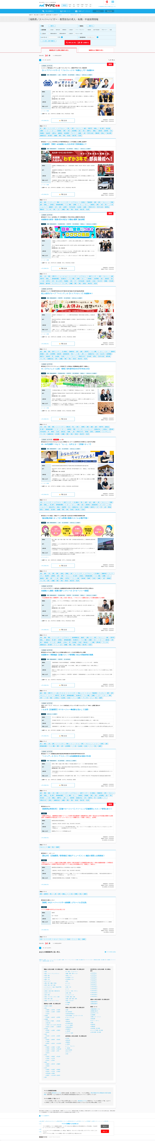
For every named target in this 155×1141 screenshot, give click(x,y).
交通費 (41, 130)
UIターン (83, 278)
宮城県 (58, 1009)
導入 (69, 128)
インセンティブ (43, 207)
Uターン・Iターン (95, 1020)
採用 (73, 128)
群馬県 (58, 1017)
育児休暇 (111, 281)
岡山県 (58, 1056)
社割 (60, 207)
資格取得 (92, 204)
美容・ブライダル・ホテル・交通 (52, 996)
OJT (75, 281)
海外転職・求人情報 (95, 1028)
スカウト (98, 11)
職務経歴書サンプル (95, 1009)
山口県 (53, 1058)
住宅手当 (48, 281)
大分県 (53, 1071)
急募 (85, 128)
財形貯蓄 (106, 130)
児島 (45, 426)
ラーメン (56, 644)
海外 (90, 6)
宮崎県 (58, 1071)
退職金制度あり (69, 1027)
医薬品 (67, 573)
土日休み (65, 642)
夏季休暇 (111, 429)
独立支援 (108, 128)
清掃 (95, 202)
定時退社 (52, 204)
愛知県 (58, 1039)
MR (40, 128)
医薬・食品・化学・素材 (50, 985)
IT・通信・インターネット (72, 971)
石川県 (53, 1036)
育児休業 (42, 797)
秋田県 (47, 1011)
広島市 (53, 1060)
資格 (92, 1022)
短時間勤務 (108, 354)
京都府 (53, 1047)
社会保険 (79, 207)
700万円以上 (94, 981)
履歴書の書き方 (94, 1011)
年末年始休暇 (72, 207)
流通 (45, 128)
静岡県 (53, 1039)
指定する (52, 25)
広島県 (47, 1058)
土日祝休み (104, 429)
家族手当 (42, 356)
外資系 (101, 743)
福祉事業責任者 (75, 637)
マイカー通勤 (68, 204)
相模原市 (59, 1026)
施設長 (82, 637)
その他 (67, 1004)
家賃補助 (59, 130)
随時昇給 (107, 207)
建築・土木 (47, 979)
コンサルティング (70, 994)
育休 (84, 130)
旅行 (72, 573)
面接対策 (93, 1024)
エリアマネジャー (61, 128)
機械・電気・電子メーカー (72, 973)
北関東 (78, 4)
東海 (70, 6)
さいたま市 (53, 1024)
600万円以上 (94, 979)
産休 (80, 130)
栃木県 (53, 1017)
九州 (86, 6)
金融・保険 (68, 992)
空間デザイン (55, 276)
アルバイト (73, 133)
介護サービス (89, 637)
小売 (45, 276)
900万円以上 (94, 984)
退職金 (94, 130)
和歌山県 (59, 1049)
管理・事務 (47, 994)
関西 (74, 6)
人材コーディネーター (61, 693)
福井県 (58, 1036)
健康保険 (60, 133)
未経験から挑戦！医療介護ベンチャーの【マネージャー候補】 (65, 591)
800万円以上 (94, 982)
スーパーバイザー (51, 128)
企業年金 (54, 133)
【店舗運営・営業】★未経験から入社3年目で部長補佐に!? (63, 144)
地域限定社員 (43, 135)
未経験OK (68, 1029)
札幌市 (50, 1006)
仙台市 (47, 1013)
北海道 (69, 4)
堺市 (58, 1051)
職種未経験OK (94, 1001)
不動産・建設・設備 (70, 996)
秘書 (92, 426)
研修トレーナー (81, 693)
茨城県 (47, 1017)
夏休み (102, 133)
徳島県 (47, 1064)
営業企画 (68, 426)
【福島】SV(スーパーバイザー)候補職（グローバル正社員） (64, 902)
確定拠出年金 (91, 354)
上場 (84, 133)
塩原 (41, 202)
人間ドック (83, 354)
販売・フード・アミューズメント (52, 973)
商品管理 (47, 575)
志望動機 (93, 1014)
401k (69, 507)
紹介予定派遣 (69, 1050)
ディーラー (111, 573)
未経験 (79, 133)
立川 (58, 209)
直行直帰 (50, 135)
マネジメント (79, 128)
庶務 (88, 426)
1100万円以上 (94, 988)
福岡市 (47, 1075)
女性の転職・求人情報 (96, 1032)
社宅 (111, 130)
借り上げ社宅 (59, 281)
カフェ (91, 697)
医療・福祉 (47, 975)
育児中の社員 (90, 133)
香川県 (53, 1064)
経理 (86, 502)
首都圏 (82, 4)
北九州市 (54, 1075)
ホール (88, 693)
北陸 (90, 4)
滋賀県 (47, 1047)
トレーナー (50, 695)
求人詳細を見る (45, 120)
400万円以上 (94, 975)
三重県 (47, 1041)
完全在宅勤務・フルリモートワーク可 (74, 1015)
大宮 (41, 426)
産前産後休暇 (66, 354)
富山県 (47, 1036)
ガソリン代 (79, 429)
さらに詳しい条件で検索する (49, 41)
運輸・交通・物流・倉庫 (71, 998)
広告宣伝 (83, 202)
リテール (77, 743)
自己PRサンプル (94, 1012)
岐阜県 (47, 1039)
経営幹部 (46, 894)
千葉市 (47, 1024)
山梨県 (53, 1030)
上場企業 (68, 1031)
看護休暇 (97, 133)
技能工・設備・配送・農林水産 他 (52, 991)
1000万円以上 (94, 986)
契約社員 (63, 431)
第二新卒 (102, 128)
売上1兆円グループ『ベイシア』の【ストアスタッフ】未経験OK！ (67, 293)
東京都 (68, 135)
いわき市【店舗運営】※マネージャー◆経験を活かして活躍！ (65, 709)
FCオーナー (68, 1051)
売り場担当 (64, 351)
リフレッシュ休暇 (75, 578)
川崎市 (52, 1026)
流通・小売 (68, 987)
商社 (67, 981)
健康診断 (51, 207)
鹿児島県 (48, 1073)
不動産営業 (89, 202)
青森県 (47, 1009)
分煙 (68, 130)
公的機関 (68, 1002)
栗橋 (45, 351)
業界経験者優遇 (59, 204)
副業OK (68, 1019)
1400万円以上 (94, 994)
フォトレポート (45, 557)
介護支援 (107, 639)
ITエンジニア (47, 981)
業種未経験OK (94, 1003)
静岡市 (47, 1043)
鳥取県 (47, 1056)
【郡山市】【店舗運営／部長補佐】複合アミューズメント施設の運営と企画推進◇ (73, 856)
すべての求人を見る (111, 951)
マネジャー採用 (69, 1033)
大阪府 (58, 1047)
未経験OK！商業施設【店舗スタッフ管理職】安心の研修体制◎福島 (67, 655)
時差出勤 (42, 283)
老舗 (49, 847)
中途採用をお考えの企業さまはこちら (107, 6)
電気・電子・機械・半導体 (50, 983)
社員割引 (65, 207)
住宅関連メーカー (70, 977)
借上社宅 (102, 354)
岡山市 (47, 1060)
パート (67, 356)
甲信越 (86, 4)
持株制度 (47, 509)
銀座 (41, 693)
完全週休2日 (63, 278)
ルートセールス (63, 276)
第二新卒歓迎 (69, 1011)
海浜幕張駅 (66, 133)
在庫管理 (53, 575)
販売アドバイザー (93, 276)
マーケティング (51, 202)
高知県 (47, 1066)
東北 (64, 5)
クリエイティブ (48, 989)
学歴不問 (90, 128)
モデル (41, 575)
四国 (82, 6)
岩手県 (53, 1009)
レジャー (68, 985)
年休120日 (99, 281)
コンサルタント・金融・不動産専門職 (53, 987)
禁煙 (64, 130)
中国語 (111, 202)
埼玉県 (79, 135)
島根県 (53, 1056)
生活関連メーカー (70, 979)
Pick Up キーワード (50, 1121)
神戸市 (47, 1052)
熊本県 (47, 1071)
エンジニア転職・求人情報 (97, 1030)
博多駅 (52, 431)
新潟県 (47, 1030)
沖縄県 (53, 1073)
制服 (51, 697)
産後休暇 (107, 278)
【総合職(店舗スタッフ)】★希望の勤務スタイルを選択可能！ (65, 518)
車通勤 (105, 281)
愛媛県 (58, 1064)
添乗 (62, 575)
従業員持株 (97, 431)
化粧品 (61, 573)
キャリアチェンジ (56, 283)
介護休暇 (100, 130)
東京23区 (59, 1024)
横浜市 (47, 1026)
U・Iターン (47, 130)
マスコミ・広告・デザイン (72, 991)
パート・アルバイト (70, 1046)
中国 (78, 6)
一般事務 (82, 426)
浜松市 (53, 1043)
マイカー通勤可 (69, 1025)
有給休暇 (48, 133)
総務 (94, 502)
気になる (109, 11)
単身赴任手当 (52, 507)
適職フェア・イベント (96, 1016)
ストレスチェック (88, 429)
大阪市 (53, 1051)
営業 (41, 276)
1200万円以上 (94, 990)
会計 (90, 502)
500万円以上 (94, 977)
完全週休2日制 (69, 1023)
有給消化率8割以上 (70, 1013)
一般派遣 (68, 1048)
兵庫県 (47, 1049)
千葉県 (52, 1021)
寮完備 (86, 431)
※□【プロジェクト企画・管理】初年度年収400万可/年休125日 (65, 369)
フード (67, 989)
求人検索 (42, 1121)
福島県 (100, 697)
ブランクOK (48, 209)
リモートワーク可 (70, 1017)
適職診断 (93, 1026)
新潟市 (47, 1032)
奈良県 (53, 1049)
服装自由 (107, 426)
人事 (98, 502)
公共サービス (48, 992)
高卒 (54, 209)
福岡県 (47, 1069)
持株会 (58, 507)
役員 (67, 1053)
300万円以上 (94, 973)
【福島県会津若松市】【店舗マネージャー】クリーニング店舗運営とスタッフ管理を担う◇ (76, 809)
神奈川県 (74, 135)
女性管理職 (74, 130)
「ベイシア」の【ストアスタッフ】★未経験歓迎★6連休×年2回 (66, 756)
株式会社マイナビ (56, 1093)
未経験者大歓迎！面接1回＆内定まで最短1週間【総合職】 (63, 219)
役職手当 (89, 130)
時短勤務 (42, 133)
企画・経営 (47, 977)
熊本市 (58, 1075)
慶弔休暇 (48, 283)
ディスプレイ (102, 693)
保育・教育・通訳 (49, 998)
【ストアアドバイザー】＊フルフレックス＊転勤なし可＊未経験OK (67, 70)
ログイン (106, 4)
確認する (105, 1131)
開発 (58, 202)
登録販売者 (71, 351)
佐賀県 (53, 1069)
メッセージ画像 (45, 110)
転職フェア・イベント (97, 1121)
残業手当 (59, 797)
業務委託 (68, 1042)
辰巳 (41, 743)
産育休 (94, 356)
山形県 (53, 1011)
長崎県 (58, 1069)
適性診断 (93, 1018)
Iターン (53, 130)
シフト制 (111, 204)
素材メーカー (69, 975)
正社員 (93, 281)
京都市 (47, 1051)
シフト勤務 (92, 642)
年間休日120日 (91, 207)
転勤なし (96, 128)
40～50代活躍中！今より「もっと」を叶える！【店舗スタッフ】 (66, 444)
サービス (68, 983)
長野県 (58, 1030)
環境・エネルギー (70, 1000)
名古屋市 (59, 1043)
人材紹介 (68, 1044)
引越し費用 (108, 133)
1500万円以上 (94, 996)
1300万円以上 (94, 992)
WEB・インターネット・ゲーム (52, 1000)
